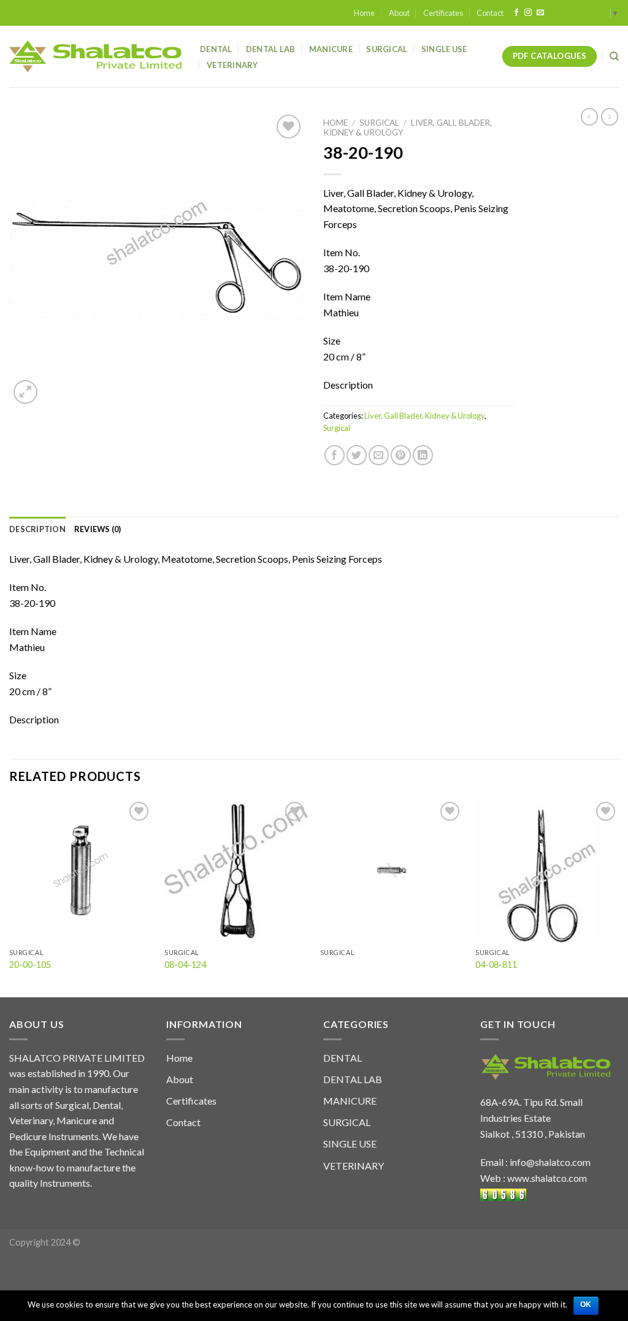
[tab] (37, 529)
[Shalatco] (95, 56)
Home (364, 13)
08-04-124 (185, 964)
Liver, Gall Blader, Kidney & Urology (424, 416)
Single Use (444, 49)
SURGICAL (346, 1122)
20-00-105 (30, 964)
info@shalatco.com (550, 1162)
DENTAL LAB (271, 49)
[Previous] (10, 897)
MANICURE (350, 1100)
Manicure (331, 49)
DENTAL (342, 1058)
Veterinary (232, 65)
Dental (216, 49)
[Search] (614, 56)
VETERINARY (353, 1165)
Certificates (443, 13)
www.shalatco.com (547, 1178)
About (399, 13)
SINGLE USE (350, 1143)
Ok (586, 1304)
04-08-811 (496, 964)
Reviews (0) (97, 529)
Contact (490, 13)
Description (37, 529)
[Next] (618, 897)
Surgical (386, 49)
